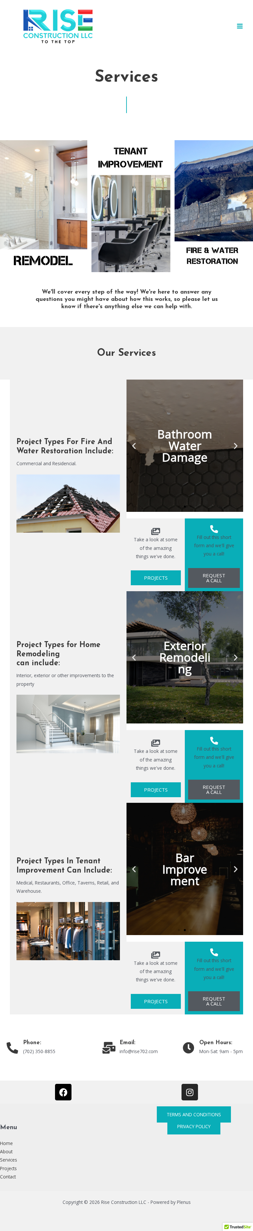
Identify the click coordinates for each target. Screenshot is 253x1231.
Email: (127, 1043)
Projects (8, 1168)
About (6, 1151)
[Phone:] (12, 1047)
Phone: (32, 1043)
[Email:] (109, 1047)
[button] (134, 445)
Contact (8, 1176)
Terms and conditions (194, 1114)
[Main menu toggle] (240, 26)
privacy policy (194, 1126)
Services (8, 1160)
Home (6, 1143)
